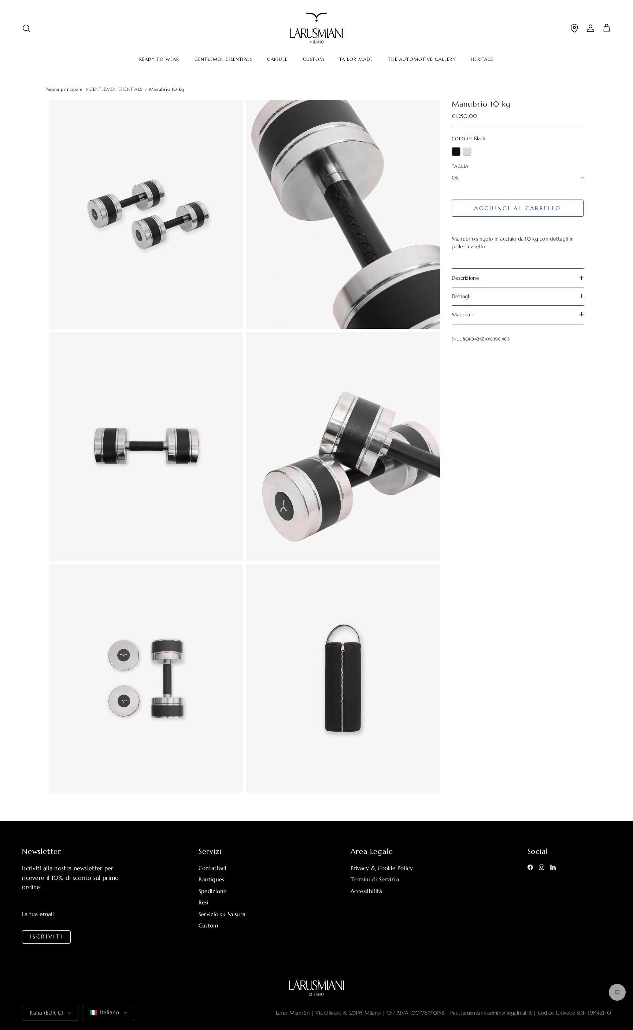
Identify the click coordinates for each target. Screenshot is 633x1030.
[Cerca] (26, 28)
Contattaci (213, 867)
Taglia (460, 165)
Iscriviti (46, 936)
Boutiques (211, 879)
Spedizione (213, 891)
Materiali (462, 314)
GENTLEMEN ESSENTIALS (223, 59)
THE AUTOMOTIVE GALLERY (421, 59)
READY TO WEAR (159, 59)
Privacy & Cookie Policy (382, 867)
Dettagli (461, 296)
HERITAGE (482, 59)
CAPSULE (277, 59)
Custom (208, 925)
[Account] (590, 28)
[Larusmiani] (316, 28)
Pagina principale (63, 89)
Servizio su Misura (222, 914)
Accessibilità (366, 891)
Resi (203, 902)
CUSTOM (313, 59)
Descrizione (465, 277)
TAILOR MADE (356, 59)
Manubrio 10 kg (166, 89)
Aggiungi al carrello (517, 208)
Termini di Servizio (375, 879)
